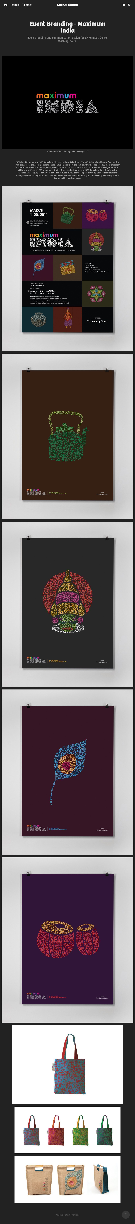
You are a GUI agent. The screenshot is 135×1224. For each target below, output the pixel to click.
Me (5, 4)
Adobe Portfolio (72, 1214)
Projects (15, 4)
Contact (27, 4)
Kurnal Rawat (67, 4)
